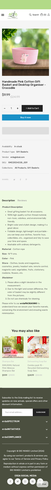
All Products (20, 168)
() (45, 15)
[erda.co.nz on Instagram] (25, 481)
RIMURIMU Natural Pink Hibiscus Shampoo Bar (10, 368)
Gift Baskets (33, 168)
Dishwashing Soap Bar (37, 361)
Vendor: (5, 157)
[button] (25, 130)
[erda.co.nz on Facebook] (10, 481)
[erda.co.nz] (12, 15)
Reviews (22, 200)
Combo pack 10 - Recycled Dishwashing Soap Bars (38, 368)
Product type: (8, 152)
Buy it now (25, 117)
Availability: (7, 146)
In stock (13, 356)
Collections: (7, 168)
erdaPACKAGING (28, 303)
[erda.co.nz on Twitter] (18, 481)
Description (8, 200)
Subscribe (41, 412)
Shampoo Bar (8, 361)
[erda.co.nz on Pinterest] (33, 481)
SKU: (4, 162)
